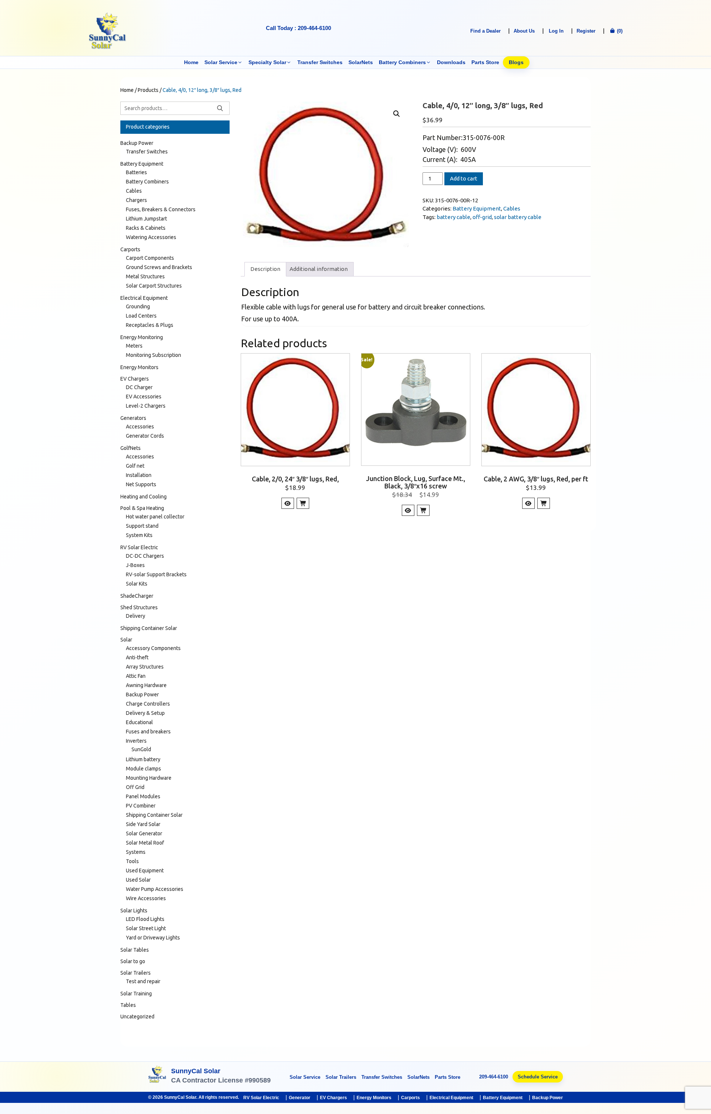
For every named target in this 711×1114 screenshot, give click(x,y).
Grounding (138, 306)
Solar (126, 640)
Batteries (136, 172)
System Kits (139, 535)
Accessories (140, 427)
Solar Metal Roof (145, 843)
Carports (130, 249)
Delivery (135, 616)
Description (265, 269)
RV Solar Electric (139, 547)
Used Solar (138, 880)
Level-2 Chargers (146, 406)
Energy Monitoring (141, 337)
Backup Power (136, 143)
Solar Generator (144, 833)
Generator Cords (145, 436)
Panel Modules (143, 796)
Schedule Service (538, 1077)
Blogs (516, 62)
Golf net (135, 466)
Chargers (136, 200)
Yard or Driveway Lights (153, 938)
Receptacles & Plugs (149, 325)
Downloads (451, 62)
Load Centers (141, 316)
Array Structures (145, 667)
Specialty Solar (267, 62)
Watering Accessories (151, 237)
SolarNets (360, 62)
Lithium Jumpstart (146, 219)
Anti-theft (137, 657)
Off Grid (135, 787)
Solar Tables (134, 950)
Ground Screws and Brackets (159, 267)
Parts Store (485, 62)
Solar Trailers (135, 973)
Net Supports (141, 484)
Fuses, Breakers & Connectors (161, 209)
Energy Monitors (139, 367)
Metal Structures (145, 276)
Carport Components (150, 258)
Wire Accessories (146, 898)
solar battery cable (517, 217)
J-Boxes (135, 565)
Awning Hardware (146, 685)
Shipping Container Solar (148, 628)
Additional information (319, 269)
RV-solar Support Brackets (156, 574)
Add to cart (463, 178)
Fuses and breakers (148, 732)
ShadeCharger (136, 596)
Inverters (136, 741)
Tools (132, 861)
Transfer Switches (320, 62)
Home (191, 62)
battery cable (453, 217)
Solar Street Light (146, 928)
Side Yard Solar (143, 824)
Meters (134, 346)
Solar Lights (133, 911)
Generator (299, 1097)
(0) (618, 31)
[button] (396, 113)
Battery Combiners (402, 62)
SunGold (141, 749)
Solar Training (136, 994)
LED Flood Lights (145, 919)
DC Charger (139, 387)
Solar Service (220, 62)
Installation (138, 475)
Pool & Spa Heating (142, 508)
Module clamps (143, 769)
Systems (136, 852)
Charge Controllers (148, 704)
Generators (133, 418)
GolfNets (130, 448)
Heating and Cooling (143, 497)
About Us (524, 31)
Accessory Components (153, 648)
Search (220, 108)
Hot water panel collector (155, 517)
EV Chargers (134, 379)
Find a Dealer (485, 31)
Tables (128, 1005)
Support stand (142, 526)
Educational (139, 722)
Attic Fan (136, 676)
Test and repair (143, 981)
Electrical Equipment (144, 298)
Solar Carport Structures (154, 286)
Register (586, 31)
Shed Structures (139, 607)
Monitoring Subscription (153, 355)
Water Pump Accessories (154, 889)
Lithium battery (143, 759)
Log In (556, 31)
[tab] (265, 269)
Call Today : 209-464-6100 (298, 28)
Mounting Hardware (148, 778)
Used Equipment (145, 870)
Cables (511, 208)
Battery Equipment (477, 208)
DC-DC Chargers (145, 556)
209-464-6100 (493, 1077)
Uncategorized (137, 1016)
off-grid (482, 217)
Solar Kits (136, 584)
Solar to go (132, 961)
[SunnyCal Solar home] (157, 1076)
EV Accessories (143, 396)
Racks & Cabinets (146, 228)
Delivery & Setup (145, 713)
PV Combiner (141, 806)
